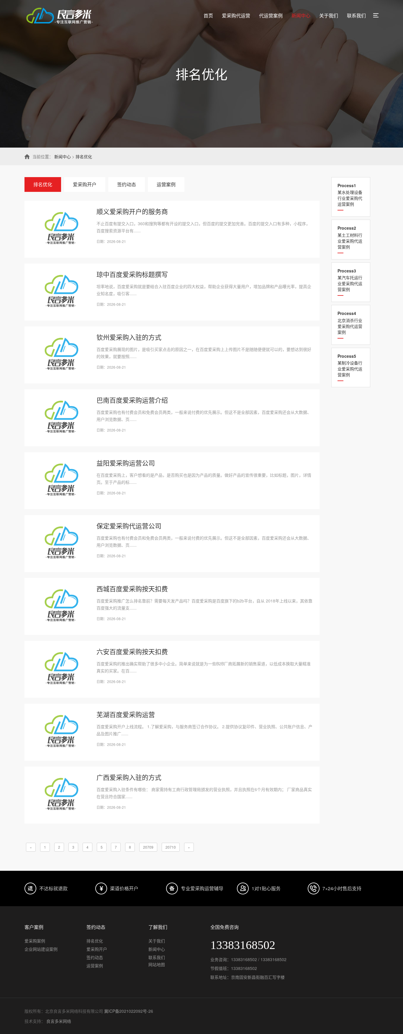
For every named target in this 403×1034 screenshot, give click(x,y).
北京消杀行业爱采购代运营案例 (350, 322)
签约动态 (126, 184)
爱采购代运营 (236, 15)
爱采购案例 (34, 941)
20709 (148, 847)
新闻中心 (300, 15)
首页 (208, 15)
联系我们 (356, 15)
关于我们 (328, 15)
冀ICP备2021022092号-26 (128, 1011)
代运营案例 (271, 15)
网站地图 (156, 964)
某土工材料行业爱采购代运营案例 (350, 237)
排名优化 (84, 156)
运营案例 (166, 184)
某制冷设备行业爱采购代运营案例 (350, 365)
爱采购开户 (84, 184)
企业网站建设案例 (41, 949)
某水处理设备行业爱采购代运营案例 (350, 194)
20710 (171, 847)
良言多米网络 (58, 1021)
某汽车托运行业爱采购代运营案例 (350, 280)
